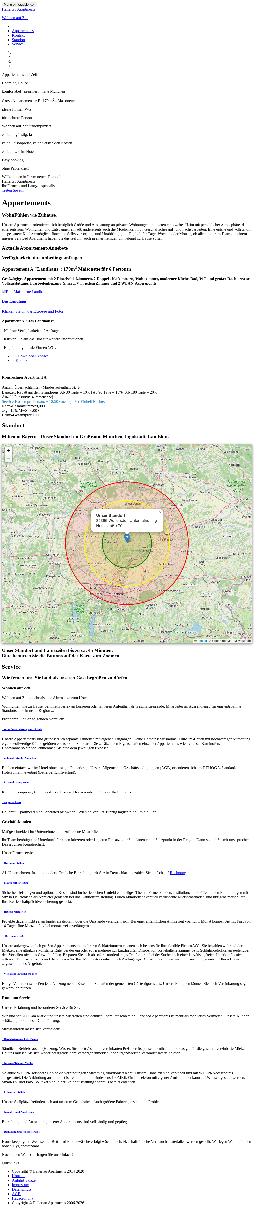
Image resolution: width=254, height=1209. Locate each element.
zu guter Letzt (12, 802)
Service (18, 44)
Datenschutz (21, 1189)
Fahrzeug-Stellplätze (16, 1091)
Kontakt (18, 35)
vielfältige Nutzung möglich (20, 973)
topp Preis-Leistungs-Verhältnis (22, 729)
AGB (16, 1194)
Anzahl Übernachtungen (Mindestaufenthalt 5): (39, 387)
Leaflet (202, 640)
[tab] (127, 729)
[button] (127, 538)
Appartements (23, 31)
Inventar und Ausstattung (19, 1111)
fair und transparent (16, 782)
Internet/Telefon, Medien (18, 1063)
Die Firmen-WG (13, 935)
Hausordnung (22, 1198)
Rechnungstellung (14, 862)
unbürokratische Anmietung (20, 757)
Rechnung (178, 873)
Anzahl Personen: (16, 397)
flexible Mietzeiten (14, 911)
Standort (18, 40)
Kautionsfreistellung (16, 882)
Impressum (20, 1185)
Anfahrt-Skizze (24, 1180)
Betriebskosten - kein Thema (20, 1039)
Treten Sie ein (13, 190)
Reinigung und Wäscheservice (21, 1131)
